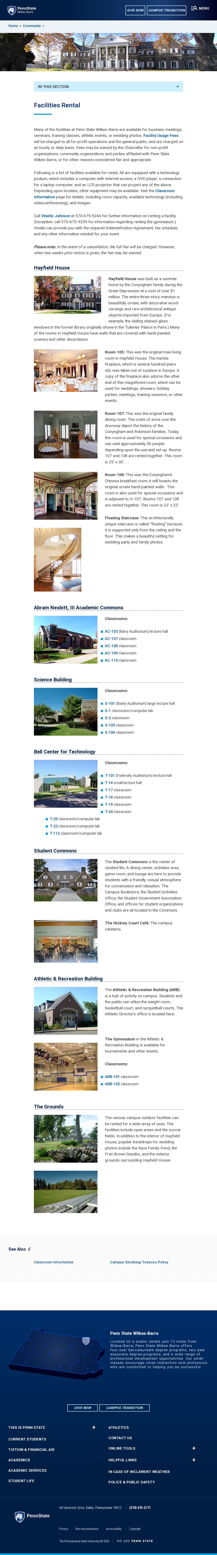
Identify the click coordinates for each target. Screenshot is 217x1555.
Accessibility (114, 1529)
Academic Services (27, 1470)
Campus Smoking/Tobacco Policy (139, 1262)
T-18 (109, 797)
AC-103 (111, 631)
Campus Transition (166, 10)
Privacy (63, 1529)
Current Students (27, 1439)
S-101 (110, 703)
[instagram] (97, 1391)
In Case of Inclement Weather (139, 1472)
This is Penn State (26, 1428)
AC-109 (111, 653)
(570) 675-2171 (140, 1508)
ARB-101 (112, 1076)
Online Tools (121, 1448)
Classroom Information (54, 1262)
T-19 (109, 804)
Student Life (21, 1481)
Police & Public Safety (131, 1482)
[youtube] (119, 1391)
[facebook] (108, 1391)
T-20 (54, 819)
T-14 (109, 782)
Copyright (135, 1529)
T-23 (54, 826)
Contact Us (120, 1438)
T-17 (109, 790)
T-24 (109, 811)
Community (32, 26)
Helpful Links (122, 1460)
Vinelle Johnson (55, 215)
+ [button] (93, 1427)
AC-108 (111, 646)
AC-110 (111, 660)
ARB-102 (112, 1084)
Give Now (135, 10)
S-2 (108, 718)
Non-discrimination (87, 1529)
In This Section (53, 86)
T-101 (110, 775)
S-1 (108, 710)
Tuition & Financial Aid (31, 1450)
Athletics (118, 1428)
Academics (19, 1460)
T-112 (55, 833)
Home (13, 26)
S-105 (110, 725)
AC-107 (111, 638)
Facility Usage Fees (161, 135)
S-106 (110, 732)
